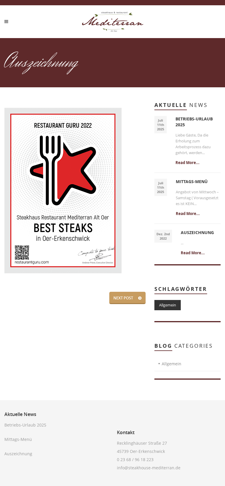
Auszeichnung (18, 453)
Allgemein (167, 305)
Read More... (187, 162)
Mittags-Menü (18, 439)
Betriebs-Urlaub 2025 (25, 425)
